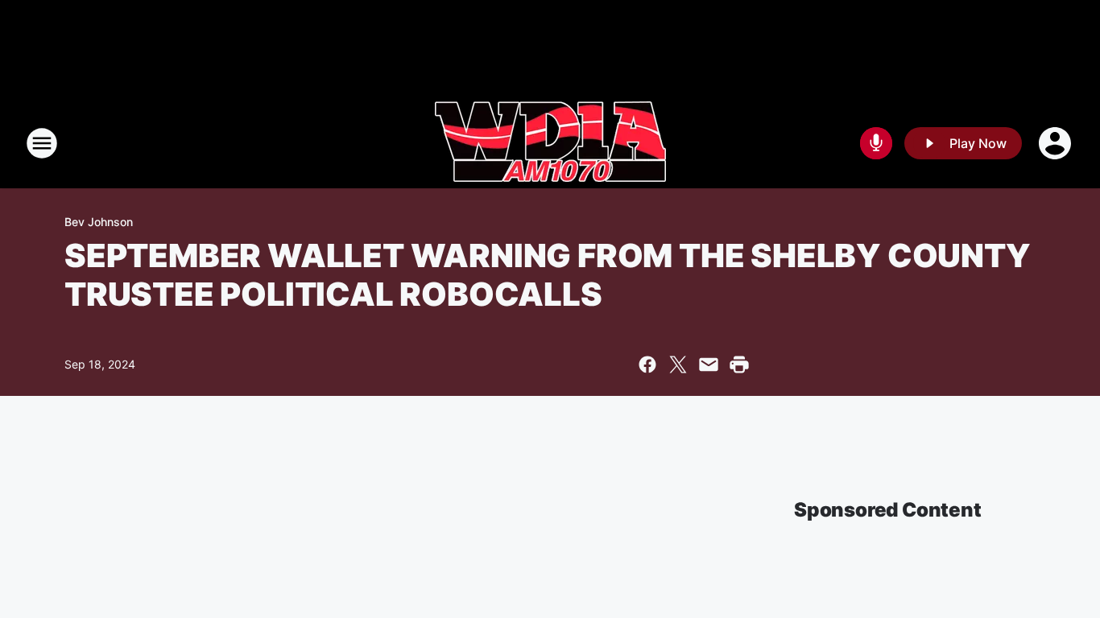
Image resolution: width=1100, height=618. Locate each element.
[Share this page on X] (678, 364)
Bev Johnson (98, 222)
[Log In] (1056, 143)
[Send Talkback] (876, 143)
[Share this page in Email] (708, 364)
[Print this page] (739, 364)
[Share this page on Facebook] (647, 364)
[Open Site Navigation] (42, 143)
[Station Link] (550, 143)
